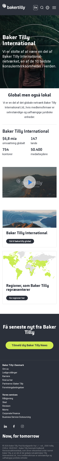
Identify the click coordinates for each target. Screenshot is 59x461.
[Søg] (41, 7)
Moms (5, 409)
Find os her (7, 380)
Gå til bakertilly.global (20, 241)
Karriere (6, 376)
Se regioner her (17, 298)
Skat (4, 402)
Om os (5, 369)
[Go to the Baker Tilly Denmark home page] (13, 7)
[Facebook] (14, 426)
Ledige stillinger (9, 372)
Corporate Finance (11, 413)
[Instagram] (22, 426)
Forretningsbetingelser (13, 387)
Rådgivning (7, 398)
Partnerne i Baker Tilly (12, 383)
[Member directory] (47, 7)
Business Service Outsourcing (16, 417)
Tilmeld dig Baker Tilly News (29, 345)
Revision (6, 406)
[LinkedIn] (5, 426)
